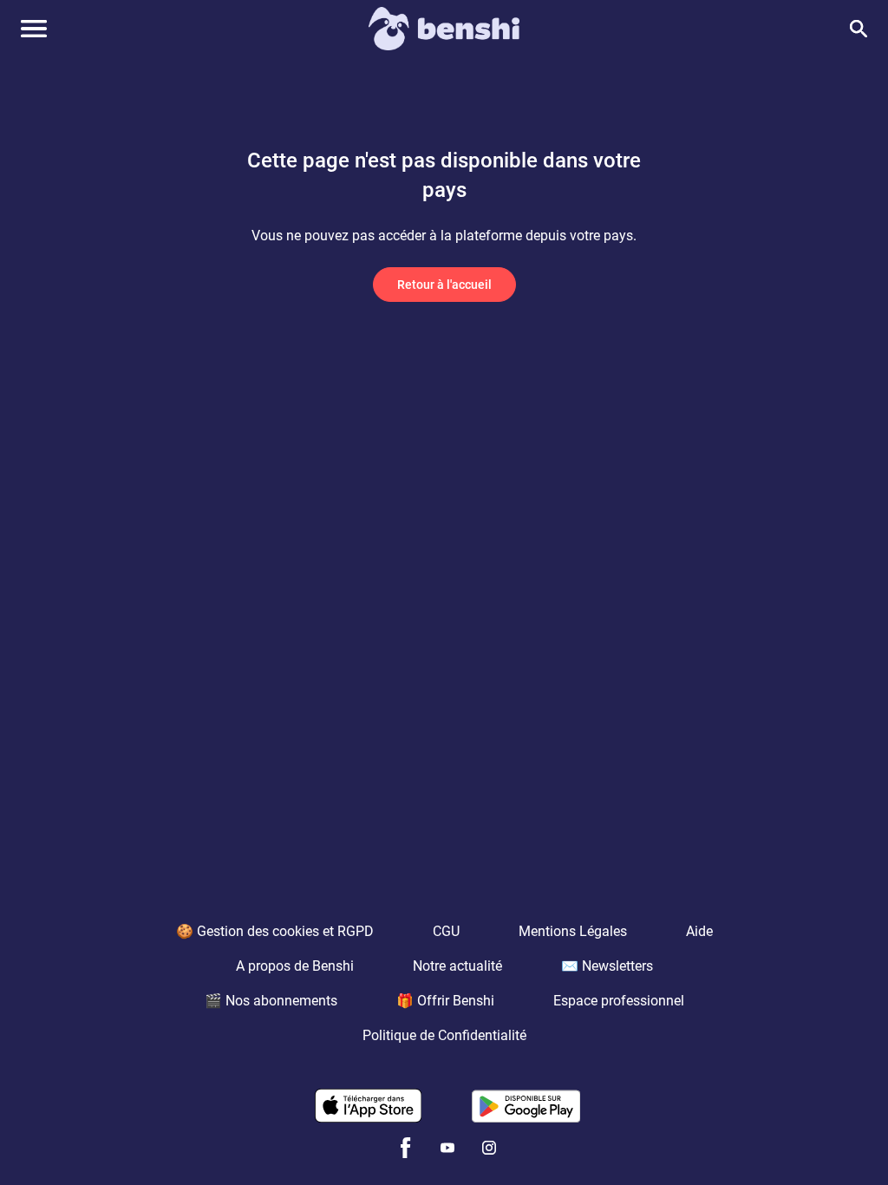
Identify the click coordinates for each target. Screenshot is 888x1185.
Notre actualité (457, 966)
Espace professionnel (618, 1000)
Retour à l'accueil (444, 284)
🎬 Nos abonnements (271, 1000)
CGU (446, 931)
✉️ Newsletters (607, 966)
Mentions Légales (573, 931)
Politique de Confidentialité (444, 1035)
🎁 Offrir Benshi (445, 1000)
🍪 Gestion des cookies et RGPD (275, 931)
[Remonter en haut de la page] (808, 1140)
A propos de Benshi (295, 966)
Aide (699, 931)
